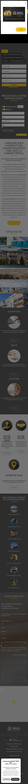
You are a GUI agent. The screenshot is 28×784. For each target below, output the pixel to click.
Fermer (21, 29)
